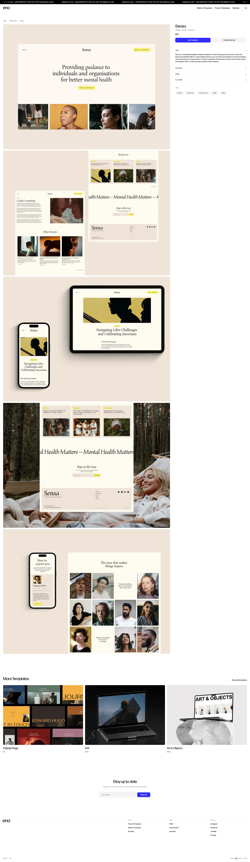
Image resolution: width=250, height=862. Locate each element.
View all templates (239, 680)
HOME (5, 21)
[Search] (246, 8)
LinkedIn (213, 831)
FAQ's (171, 824)
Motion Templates (204, 8)
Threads (213, 835)
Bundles (236, 8)
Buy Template (193, 40)
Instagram (214, 824)
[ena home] (6, 8)
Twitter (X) (213, 827)
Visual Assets (174, 827)
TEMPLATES (13, 21)
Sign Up (143, 794)
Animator (172, 831)
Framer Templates (222, 8)
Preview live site (229, 40)
